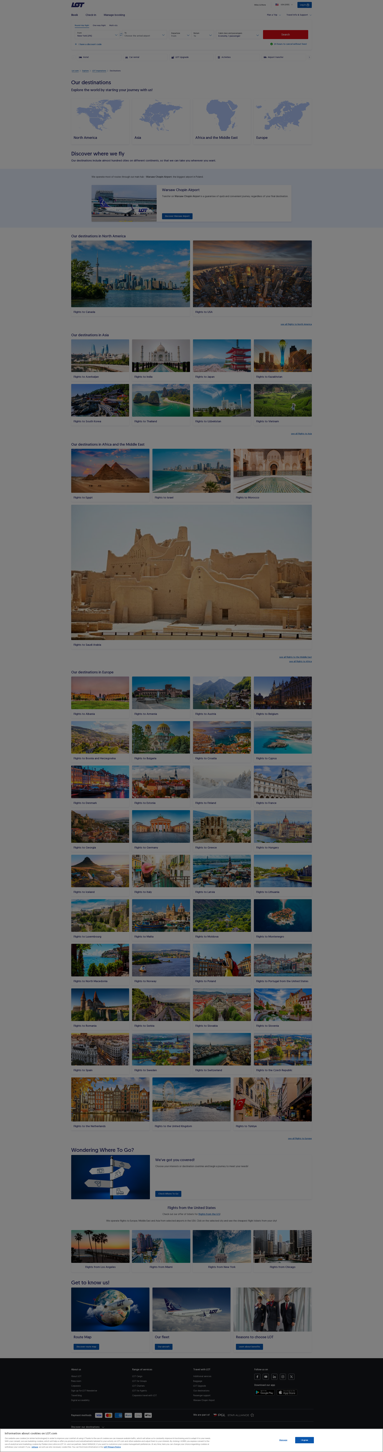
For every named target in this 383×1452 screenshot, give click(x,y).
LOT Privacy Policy (112, 1447)
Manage (283, 1440)
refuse (35, 1447)
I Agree (304, 1440)
